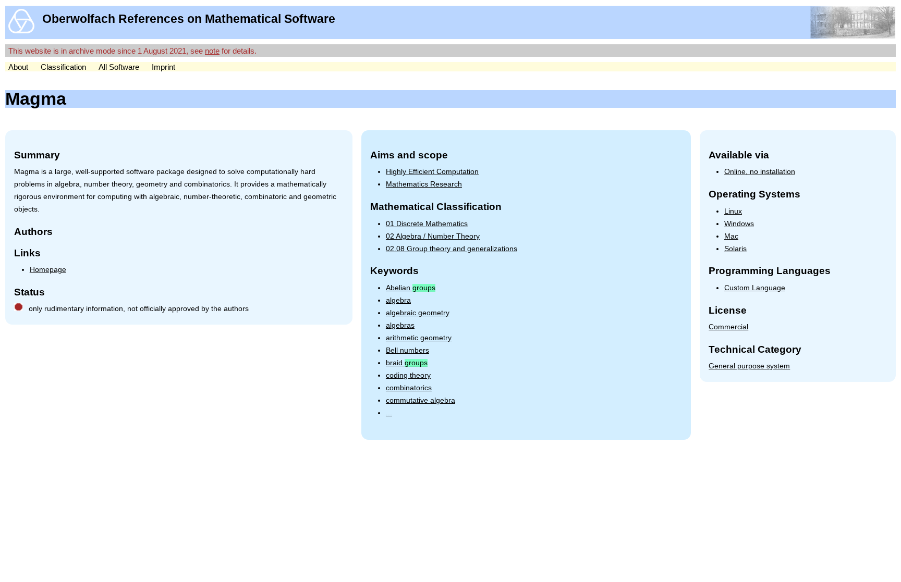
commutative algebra (420, 400)
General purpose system (749, 366)
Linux (733, 211)
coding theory (408, 375)
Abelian (410, 288)
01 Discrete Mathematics (427, 224)
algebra (398, 300)
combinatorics (409, 388)
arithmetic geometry (419, 338)
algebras (400, 325)
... (389, 413)
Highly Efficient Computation (432, 172)
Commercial (728, 327)
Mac (731, 236)
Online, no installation (759, 172)
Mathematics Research (424, 184)
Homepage (48, 270)
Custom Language (754, 288)
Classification (63, 67)
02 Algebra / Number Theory (433, 236)
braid (407, 363)
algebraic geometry (417, 313)
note (212, 50)
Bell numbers (407, 350)
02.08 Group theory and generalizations (451, 249)
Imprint (163, 67)
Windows (739, 224)
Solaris (735, 249)
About (18, 67)
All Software (119, 67)
